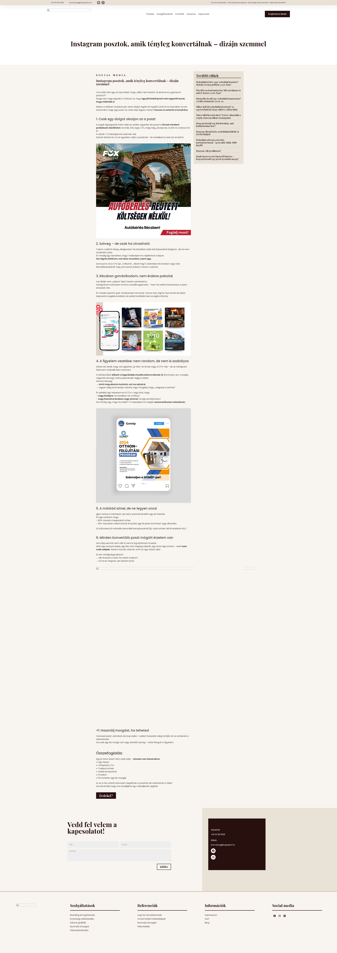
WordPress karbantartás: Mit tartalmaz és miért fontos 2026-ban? (218, 91)
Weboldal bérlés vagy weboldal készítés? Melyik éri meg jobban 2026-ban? (217, 83)
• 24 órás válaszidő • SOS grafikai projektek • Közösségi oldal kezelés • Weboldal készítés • (248, 2)
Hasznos (191, 14)
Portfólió (179, 14)
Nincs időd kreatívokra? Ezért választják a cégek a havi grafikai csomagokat (218, 116)
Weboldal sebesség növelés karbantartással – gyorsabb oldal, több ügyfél (216, 142)
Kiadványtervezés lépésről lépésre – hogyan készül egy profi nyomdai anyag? (217, 157)
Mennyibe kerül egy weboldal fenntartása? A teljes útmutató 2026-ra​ (218, 100)
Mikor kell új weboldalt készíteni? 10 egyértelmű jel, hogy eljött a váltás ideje (217, 108)
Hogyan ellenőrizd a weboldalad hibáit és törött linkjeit (217, 133)
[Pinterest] (284, 916)
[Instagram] (103, 2)
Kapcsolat (203, 14)
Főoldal (150, 14)
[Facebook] (98, 2)
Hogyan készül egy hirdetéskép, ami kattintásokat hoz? (215, 124)
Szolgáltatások (165, 14)
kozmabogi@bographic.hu (80, 2)
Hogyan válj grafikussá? (208, 150)
